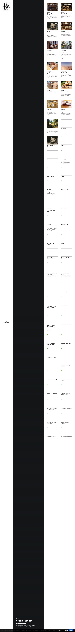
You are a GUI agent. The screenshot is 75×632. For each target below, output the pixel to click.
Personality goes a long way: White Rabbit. (52, 344)
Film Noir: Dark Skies (51, 435)
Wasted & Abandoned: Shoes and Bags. (65, 394)
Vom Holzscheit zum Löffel (52, 111)
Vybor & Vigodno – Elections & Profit (51, 326)
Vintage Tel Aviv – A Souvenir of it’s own (65, 53)
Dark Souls (63, 243)
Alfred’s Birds (50, 558)
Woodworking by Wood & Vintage (6, 318)
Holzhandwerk (55, 4)
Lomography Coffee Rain (52, 462)
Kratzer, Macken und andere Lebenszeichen (51, 33)
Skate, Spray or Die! (51, 545)
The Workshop (64, 128)
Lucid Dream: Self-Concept (66, 407)
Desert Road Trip (64, 72)
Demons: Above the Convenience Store (51, 258)
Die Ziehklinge (64, 161)
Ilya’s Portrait (63, 176)
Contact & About (6, 322)
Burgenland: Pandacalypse (66, 324)
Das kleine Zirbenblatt (65, 32)
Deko (56, 42)
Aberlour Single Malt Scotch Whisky (65, 291)
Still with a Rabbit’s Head (52, 176)
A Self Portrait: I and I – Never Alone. (51, 422)
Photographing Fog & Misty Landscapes (51, 307)
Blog (6, 321)
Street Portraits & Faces (66, 476)
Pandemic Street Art (65, 224)
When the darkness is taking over (51, 192)
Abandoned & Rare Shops (52, 379)
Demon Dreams (50, 291)
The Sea (62, 545)
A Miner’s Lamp (64, 145)
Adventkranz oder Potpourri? (50, 53)
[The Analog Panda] (6, 7)
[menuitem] (6, 317)
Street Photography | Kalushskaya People (65, 463)
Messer (56, 120)
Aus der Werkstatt (6, 323)
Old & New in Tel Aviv (51, 448)
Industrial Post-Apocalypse (66, 435)
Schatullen (55, 63)
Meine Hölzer (49, 130)
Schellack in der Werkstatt (66, 13)
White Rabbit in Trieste (65, 189)
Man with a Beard (50, 159)
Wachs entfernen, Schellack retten (50, 14)
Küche (51, 101)
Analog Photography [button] (6, 320)
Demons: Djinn (64, 208)
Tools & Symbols (64, 305)
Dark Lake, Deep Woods (52, 504)
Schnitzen (69, 23)
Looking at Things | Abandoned (51, 491)
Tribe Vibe (63, 504)
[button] (52, 7)
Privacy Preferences (65, 630)
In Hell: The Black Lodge (52, 393)
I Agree (71, 630)
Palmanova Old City (65, 531)
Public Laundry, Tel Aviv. (52, 357)
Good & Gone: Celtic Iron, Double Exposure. (52, 408)
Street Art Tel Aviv (64, 490)
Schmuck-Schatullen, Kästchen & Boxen (51, 92)
